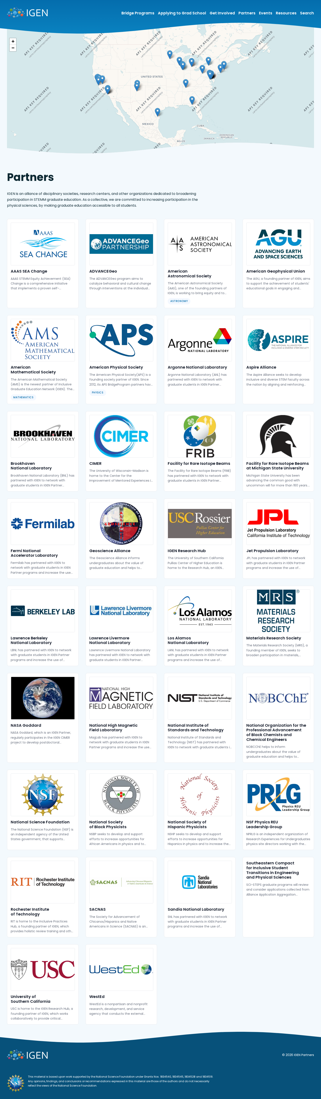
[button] (102, 79)
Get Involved (222, 13)
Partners (246, 13)
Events (265, 13)
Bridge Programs (137, 13)
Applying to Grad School (182, 13)
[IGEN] (27, 13)
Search (307, 13)
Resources (286, 13)
